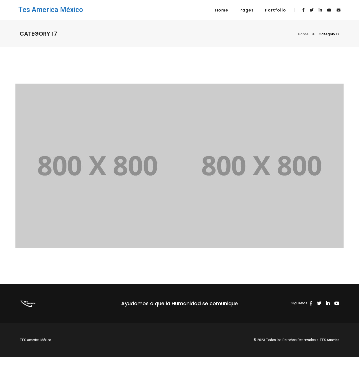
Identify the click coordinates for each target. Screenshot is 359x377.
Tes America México (50, 10)
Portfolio (275, 10)
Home (221, 10)
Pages (247, 10)
